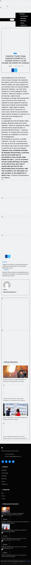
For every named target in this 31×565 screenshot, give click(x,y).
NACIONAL (23, 18)
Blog (3, 493)
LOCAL (22, 23)
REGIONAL (23, 20)
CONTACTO (23, 25)
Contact (3, 498)
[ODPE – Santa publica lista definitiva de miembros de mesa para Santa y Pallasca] (15, 409)
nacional (5, 536)
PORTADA (22, 14)
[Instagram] (9, 461)
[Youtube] (13, 461)
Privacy (3, 495)
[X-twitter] (6, 461)
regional (5, 511)
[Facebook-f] (3, 461)
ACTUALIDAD (24, 16)
